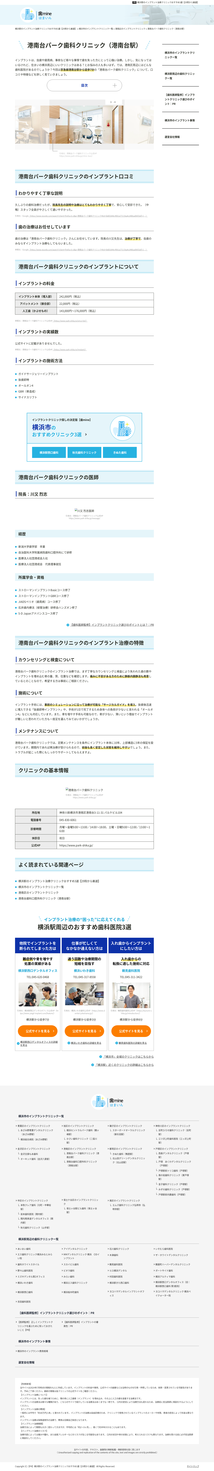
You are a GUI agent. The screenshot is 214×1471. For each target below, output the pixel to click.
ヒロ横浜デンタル (118, 1270)
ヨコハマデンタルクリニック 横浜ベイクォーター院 (173, 1293)
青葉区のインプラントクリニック (34, 1125)
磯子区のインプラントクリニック (126, 1125)
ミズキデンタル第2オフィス (31, 1276)
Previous (46, 124)
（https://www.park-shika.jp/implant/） (69, 349)
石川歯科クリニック (119, 1248)
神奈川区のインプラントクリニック (172, 1125)
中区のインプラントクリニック (33, 1200)
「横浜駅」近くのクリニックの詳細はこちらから (124, 1065)
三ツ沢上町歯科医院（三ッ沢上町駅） (174, 1140)
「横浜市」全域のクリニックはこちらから (128, 1057)
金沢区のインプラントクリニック (34, 1148)
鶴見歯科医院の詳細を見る (133, 1042)
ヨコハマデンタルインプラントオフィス (127, 1293)
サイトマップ (193, 1466)
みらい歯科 (69, 1276)
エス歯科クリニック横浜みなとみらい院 (35, 1256)
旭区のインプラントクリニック (79, 1125)
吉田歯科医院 (24, 1301)
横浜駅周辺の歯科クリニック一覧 (180, 76)
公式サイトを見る (38, 1031)
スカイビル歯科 (71, 1264)
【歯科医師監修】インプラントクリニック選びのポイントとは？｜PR (112, 625)
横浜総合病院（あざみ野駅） (35, 1139)
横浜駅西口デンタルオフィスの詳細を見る (39, 1043)
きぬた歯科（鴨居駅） (123, 1153)
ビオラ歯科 (69, 1270)
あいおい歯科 (24, 1248)
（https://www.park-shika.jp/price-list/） (70, 320)
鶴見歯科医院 (116, 1264)
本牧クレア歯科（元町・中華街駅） (36, 1206)
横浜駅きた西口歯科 (119, 1282)
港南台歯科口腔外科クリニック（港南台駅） (82, 1163)
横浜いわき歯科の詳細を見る (86, 1042)
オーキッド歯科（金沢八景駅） (36, 1158)
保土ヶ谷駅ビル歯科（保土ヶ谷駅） (82, 1210)
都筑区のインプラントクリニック (126, 1148)
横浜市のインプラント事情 (180, 120)
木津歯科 (114, 1254)
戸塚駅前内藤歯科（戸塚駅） (172, 1194)
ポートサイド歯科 (164, 1270)
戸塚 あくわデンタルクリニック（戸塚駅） (174, 1163)
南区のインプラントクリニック (125, 1200)
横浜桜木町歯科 (71, 1292)
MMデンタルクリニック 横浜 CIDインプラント (81, 1256)
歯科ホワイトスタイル (28, 1264)
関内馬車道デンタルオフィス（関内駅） (37, 1220)
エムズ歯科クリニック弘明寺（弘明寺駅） (129, 1206)
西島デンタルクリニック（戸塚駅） (173, 1155)
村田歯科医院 (116, 1276)
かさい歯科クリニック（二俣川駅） (82, 1140)
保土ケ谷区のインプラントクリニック (81, 1201)
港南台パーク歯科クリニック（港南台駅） (83, 1155)
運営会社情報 (172, 136)
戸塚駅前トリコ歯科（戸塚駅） (173, 1170)
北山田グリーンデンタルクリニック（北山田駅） (129, 1160)
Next (123, 124)
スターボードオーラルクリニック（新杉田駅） (129, 1132)
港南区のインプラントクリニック (80, 1148)
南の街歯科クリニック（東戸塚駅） (173, 1176)
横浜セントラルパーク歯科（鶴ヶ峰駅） (83, 1132)
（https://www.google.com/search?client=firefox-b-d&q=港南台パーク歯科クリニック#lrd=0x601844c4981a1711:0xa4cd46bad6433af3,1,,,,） (88, 216)
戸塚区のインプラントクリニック (171, 1148)
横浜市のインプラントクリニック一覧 (180, 55)
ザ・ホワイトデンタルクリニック (171, 1254)
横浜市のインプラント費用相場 (33, 1351)
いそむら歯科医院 (164, 1248)
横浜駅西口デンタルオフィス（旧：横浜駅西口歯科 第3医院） (172, 1283)
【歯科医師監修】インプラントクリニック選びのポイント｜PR (180, 99)
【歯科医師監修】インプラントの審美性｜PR (81, 1323)
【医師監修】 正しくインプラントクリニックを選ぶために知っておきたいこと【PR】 (35, 1325)
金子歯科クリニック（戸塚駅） (173, 1184)
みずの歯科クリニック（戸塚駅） (174, 1189)
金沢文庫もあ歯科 (29, 1153)
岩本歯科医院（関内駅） (32, 1214)
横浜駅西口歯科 (25, 1292)
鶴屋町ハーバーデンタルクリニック (172, 1264)
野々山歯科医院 (25, 1270)
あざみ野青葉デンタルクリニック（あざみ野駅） (37, 1132)
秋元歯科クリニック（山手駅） (36, 1227)
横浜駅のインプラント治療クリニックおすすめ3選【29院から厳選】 (168, 2)
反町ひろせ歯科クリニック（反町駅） (174, 1132)
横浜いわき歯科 (25, 1282)
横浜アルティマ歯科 (165, 1276)
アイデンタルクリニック (75, 1248)
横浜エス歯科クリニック (75, 1282)
